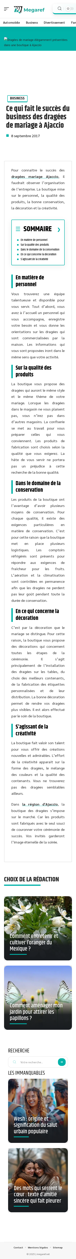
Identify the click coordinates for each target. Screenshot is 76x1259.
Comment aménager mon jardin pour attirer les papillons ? (36, 1012)
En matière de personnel (34, 240)
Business (17, 98)
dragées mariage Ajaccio (34, 176)
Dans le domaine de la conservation (40, 249)
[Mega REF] (29, 9)
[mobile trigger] (7, 9)
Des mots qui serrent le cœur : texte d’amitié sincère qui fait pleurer (38, 1194)
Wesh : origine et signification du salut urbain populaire (35, 1125)
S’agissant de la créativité (34, 259)
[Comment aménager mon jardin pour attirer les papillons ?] (38, 998)
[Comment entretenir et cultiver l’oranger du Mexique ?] (38, 928)
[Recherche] (59, 8)
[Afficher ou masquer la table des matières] (56, 229)
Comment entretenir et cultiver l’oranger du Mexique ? (34, 942)
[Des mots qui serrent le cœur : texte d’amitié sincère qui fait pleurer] (38, 1180)
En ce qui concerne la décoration (38, 254)
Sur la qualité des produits (35, 244)
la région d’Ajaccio (40, 804)
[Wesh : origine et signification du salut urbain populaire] (38, 1111)
